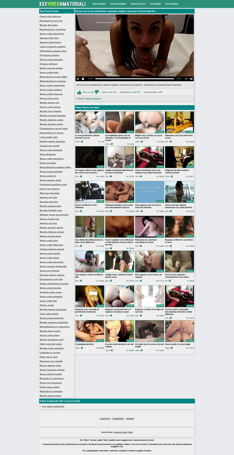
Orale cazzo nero (49, 357)
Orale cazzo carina (50, 387)
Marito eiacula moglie (51, 68)
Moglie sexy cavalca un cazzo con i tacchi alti (148, 136)
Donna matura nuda (50, 365)
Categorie (155, 4)
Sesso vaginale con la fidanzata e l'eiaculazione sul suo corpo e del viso (119, 242)
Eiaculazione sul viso (51, 20)
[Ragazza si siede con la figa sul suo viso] (149, 307)
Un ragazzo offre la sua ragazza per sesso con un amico (89, 171)
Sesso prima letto (49, 72)
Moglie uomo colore (50, 395)
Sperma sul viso (48, 223)
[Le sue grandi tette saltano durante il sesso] (89, 133)
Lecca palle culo (48, 137)
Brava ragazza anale (50, 180)
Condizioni (118, 419)
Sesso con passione (51, 382)
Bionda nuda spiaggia (52, 348)
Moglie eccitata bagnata (53, 115)
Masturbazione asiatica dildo (55, 167)
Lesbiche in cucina (50, 352)
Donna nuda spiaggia (51, 59)
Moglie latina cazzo (50, 331)
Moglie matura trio (49, 102)
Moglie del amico (49, 25)
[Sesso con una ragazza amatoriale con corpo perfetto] (179, 203)
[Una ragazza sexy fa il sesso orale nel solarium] (149, 203)
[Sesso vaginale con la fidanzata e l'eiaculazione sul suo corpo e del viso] (119, 237)
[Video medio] (97, 92)
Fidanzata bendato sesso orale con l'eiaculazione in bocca (119, 206)
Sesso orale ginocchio (52, 33)
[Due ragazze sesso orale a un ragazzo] (149, 272)
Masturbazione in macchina (55, 326)
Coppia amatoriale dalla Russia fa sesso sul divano (119, 171)
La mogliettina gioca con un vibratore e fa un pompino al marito (117, 137)
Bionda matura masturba (53, 309)
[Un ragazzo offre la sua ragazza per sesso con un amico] (89, 168)
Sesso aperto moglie (51, 374)
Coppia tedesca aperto (52, 249)
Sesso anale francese (51, 94)
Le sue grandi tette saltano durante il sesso (87, 136)
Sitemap (130, 419)
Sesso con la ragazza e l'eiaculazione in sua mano (177, 276)
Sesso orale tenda (49, 257)
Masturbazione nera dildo (53, 76)
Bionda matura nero (50, 206)
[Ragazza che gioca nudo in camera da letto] (179, 168)
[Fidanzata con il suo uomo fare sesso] (179, 133)
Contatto (105, 419)
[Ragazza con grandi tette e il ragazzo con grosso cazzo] (119, 307)
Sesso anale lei (48, 176)
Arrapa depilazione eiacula (54, 283)
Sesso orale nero (49, 240)
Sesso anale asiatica (51, 89)
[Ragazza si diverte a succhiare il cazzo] (179, 237)
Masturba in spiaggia (51, 391)
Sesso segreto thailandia (53, 266)
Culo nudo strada (49, 313)
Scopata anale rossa (51, 292)
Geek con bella (48, 163)
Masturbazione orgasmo (53, 81)
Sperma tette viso (49, 38)
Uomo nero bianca (50, 189)
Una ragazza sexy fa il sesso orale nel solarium (148, 206)
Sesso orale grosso (50, 107)
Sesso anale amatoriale (52, 85)
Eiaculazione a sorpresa (53, 29)
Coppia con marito (50, 145)
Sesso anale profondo (52, 318)
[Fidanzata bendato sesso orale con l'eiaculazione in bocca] (119, 203)
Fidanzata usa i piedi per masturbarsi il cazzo (146, 241)
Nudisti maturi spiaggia (52, 141)
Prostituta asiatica (49, 55)
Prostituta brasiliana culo (53, 184)
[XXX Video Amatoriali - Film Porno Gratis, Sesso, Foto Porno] (63, 7)
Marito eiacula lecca (50, 236)
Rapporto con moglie (51, 361)
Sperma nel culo (48, 197)
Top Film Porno (118, 4)
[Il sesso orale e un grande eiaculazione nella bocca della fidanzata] (179, 307)
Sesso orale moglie (50, 253)
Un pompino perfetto (84, 344)
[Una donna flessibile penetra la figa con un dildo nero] (89, 237)
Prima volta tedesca (50, 16)
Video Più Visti (138, 4)
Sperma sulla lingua (50, 42)
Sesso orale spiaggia (51, 150)
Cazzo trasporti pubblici (53, 46)
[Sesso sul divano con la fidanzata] (89, 203)
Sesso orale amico (50, 335)
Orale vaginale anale (51, 344)
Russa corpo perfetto (51, 171)
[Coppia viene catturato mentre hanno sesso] (119, 272)
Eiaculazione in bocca (52, 133)
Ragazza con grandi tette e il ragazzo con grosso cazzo (118, 310)
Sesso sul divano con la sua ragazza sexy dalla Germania (148, 171)
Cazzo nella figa (48, 301)
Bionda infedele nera (51, 210)
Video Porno (99, 4)
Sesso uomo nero (49, 98)
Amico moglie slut (49, 219)
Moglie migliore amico (52, 120)
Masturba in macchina (52, 378)
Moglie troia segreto (50, 111)
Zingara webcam (48, 64)
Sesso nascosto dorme (52, 370)
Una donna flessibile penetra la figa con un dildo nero (89, 241)
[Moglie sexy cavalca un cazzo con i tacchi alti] (149, 133)
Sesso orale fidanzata (51, 245)
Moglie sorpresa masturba (54, 322)
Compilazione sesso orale (54, 128)
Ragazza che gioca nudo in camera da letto (177, 171)
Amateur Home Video (123, 432)
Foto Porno (171, 4)
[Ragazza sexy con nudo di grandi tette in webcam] (89, 307)
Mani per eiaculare (50, 193)
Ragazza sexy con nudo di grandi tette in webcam (87, 310)
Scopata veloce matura (52, 275)
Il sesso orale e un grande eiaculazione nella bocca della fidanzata (178, 311)
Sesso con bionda (49, 270)
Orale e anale (47, 305)
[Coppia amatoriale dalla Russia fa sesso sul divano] (119, 168)
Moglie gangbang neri (52, 339)
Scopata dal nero (49, 201)
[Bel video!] (79, 92)
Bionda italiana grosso (52, 232)
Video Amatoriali (93, 99)
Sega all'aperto (48, 154)
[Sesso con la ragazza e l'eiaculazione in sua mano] (179, 272)
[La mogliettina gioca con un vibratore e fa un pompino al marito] (119, 133)
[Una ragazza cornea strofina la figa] (89, 272)
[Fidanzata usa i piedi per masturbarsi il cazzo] (149, 237)
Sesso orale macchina (52, 158)
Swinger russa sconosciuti (54, 214)
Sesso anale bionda (50, 288)
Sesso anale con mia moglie (177, 344)
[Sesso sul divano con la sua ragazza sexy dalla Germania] (149, 168)
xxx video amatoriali (53, 406)
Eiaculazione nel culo (51, 279)
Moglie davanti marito (51, 124)
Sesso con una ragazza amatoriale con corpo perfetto (178, 206)
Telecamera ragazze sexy (53, 51)
